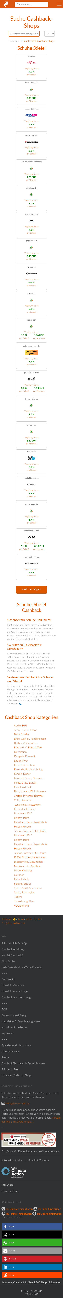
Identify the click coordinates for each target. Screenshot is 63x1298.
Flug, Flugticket (22, 787)
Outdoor (19, 875)
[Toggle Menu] (59, 4)
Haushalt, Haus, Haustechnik (30, 822)
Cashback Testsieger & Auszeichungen (23, 1063)
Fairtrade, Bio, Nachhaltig (28, 769)
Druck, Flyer (21, 761)
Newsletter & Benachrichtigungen (21, 1021)
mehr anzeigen (31, 589)
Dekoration (20, 752)
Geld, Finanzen (22, 800)
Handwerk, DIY (23, 813)
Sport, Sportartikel (24, 892)
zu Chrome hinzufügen (19, 1209)
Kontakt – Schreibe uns (15, 1027)
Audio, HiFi (20, 725)
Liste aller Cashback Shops (17, 1075)
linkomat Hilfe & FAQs (14, 943)
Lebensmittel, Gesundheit (28, 862)
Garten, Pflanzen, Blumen (28, 796)
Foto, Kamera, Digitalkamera (30, 791)
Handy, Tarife (21, 818)
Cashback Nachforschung (16, 997)
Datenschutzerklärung (14, 1015)
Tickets (18, 897)
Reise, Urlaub (21, 879)
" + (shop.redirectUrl (13, 923)
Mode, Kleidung (23, 870)
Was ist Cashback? (12, 955)
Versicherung (21, 906)
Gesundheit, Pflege (24, 809)
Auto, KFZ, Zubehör (25, 730)
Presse (5, 1057)
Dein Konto (8, 979)
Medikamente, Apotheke (27, 866)
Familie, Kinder (22, 774)
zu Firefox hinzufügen (19, 1214)
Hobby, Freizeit (22, 826)
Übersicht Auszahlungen (15, 991)
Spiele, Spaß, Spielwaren (28, 888)
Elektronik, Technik (24, 765)
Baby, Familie (21, 734)
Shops (20, 919)
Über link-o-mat (11, 1051)
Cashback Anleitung (13, 949)
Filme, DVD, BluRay (25, 783)
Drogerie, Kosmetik (24, 756)
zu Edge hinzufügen (49, 1209)
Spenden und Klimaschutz (16, 1045)
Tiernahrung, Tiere (24, 901)
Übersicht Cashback (13, 985)
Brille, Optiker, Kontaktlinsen (30, 739)
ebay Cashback (10, 1191)
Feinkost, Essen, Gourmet (28, 778)
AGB (4, 1009)
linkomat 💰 (9, 919)
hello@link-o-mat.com (18, 1103)
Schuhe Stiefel (33, 919)
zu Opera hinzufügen (49, 1214)
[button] (32, 1226)
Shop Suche (8, 961)
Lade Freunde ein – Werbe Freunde (21, 967)
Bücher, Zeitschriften (25, 743)
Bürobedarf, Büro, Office (28, 747)
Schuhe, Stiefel (22, 884)
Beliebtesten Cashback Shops (38, 41)
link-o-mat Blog (10, 1069)
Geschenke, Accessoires (27, 804)
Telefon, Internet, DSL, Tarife (30, 831)
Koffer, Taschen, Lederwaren (30, 857)
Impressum (8, 1033)
